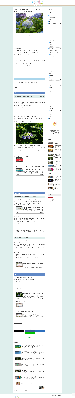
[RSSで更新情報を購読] (30, 337)
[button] (60, 9)
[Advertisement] (29, 41)
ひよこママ (55, 126)
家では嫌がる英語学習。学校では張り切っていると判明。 (23, 84)
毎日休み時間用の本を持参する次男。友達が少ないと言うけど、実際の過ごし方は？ (27, 82)
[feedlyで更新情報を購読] (29, 337)
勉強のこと (16, 83)
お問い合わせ (59, 395)
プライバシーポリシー (54, 395)
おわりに (16, 87)
